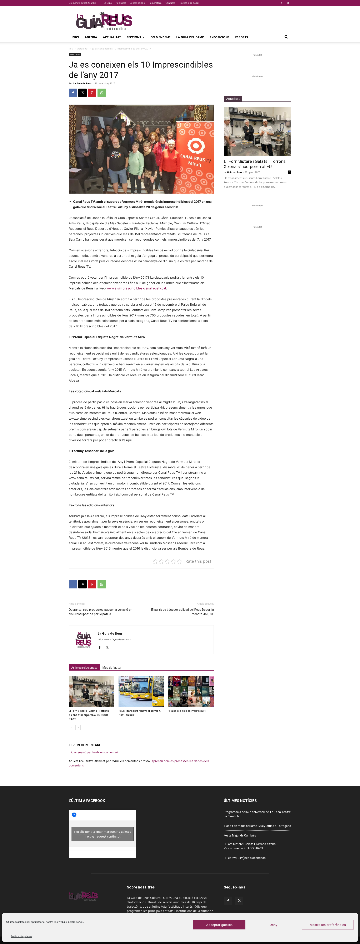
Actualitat (112, 37)
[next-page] (78, 727)
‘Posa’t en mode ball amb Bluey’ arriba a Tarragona (257, 826)
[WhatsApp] (102, 93)
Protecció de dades (189, 2)
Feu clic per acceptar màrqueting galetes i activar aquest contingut (102, 834)
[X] (288, 3)
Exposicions (219, 37)
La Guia (108, 2)
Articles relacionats (84, 667)
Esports (241, 37)
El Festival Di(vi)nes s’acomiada (245, 858)
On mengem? (160, 37)
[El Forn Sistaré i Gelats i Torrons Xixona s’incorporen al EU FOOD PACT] (91, 691)
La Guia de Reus (82, 83)
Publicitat (121, 2)
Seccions (134, 37)
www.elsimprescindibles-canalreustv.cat (136, 288)
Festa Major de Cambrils (240, 835)
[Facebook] (281, 3)
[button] (286, 38)
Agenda (91, 37)
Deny (274, 925)
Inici (75, 37)
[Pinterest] (92, 93)
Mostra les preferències (328, 925)
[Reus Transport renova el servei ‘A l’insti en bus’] (141, 691)
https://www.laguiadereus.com (114, 639)
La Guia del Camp (190, 37)
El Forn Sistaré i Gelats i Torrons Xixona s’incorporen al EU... (255, 164)
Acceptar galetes (219, 925)
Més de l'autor (111, 667)
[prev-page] (71, 727)
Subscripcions (137, 2)
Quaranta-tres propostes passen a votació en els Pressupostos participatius (100, 612)
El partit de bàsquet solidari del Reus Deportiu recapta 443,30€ (182, 612)
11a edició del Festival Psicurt (187, 710)
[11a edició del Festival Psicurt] (191, 691)
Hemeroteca (155, 2)
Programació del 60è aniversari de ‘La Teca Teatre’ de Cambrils (257, 814)
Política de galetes (21, 936)
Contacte (170, 2)
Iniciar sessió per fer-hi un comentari (93, 752)
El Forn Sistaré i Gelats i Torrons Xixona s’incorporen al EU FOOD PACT (89, 715)
